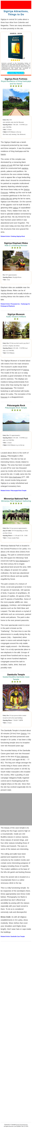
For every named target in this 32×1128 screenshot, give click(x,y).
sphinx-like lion (6, 199)
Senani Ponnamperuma (22, 1124)
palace (15, 208)
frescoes (4, 397)
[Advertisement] (16, 5)
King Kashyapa (7, 388)
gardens (25, 168)
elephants (4, 605)
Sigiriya (26, 370)
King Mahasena (22, 561)
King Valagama (22, 757)
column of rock (6, 165)
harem (3, 154)
